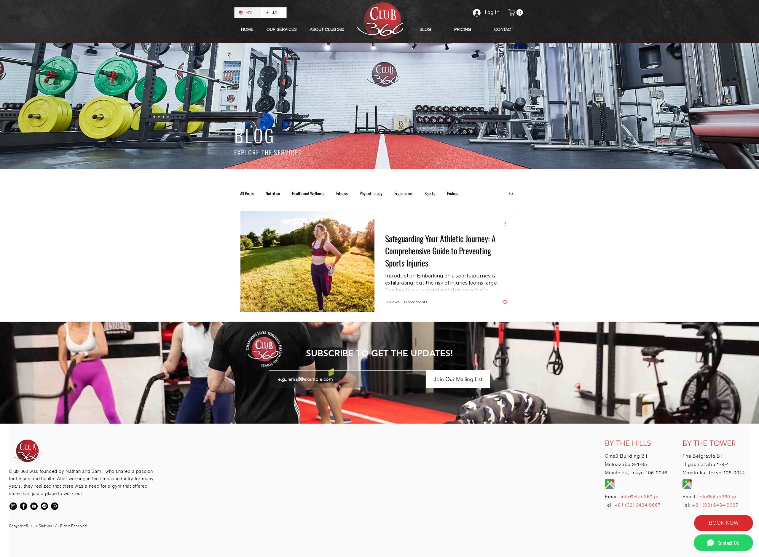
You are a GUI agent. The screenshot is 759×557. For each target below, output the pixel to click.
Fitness (342, 193)
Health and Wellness (308, 193)
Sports (430, 193)
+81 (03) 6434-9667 (637, 505)
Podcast (453, 193)
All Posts (247, 193)
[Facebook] (23, 506)
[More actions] (507, 223)
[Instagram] (13, 506)
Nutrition (273, 193)
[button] (327, 29)
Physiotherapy (371, 193)
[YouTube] (34, 506)
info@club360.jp (717, 496)
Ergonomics (403, 193)
